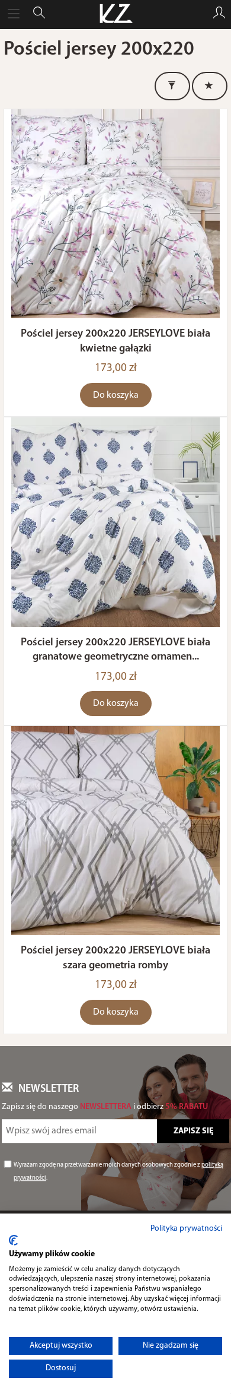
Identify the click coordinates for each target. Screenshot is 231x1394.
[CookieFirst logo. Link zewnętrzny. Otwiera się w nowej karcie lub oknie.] (13, 1240)
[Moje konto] (219, 14)
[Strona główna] (115, 14)
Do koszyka (116, 395)
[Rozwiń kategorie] (13, 14)
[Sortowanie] (209, 86)
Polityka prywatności (186, 1229)
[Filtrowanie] (172, 86)
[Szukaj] (39, 14)
